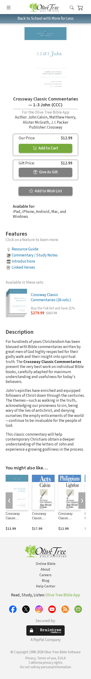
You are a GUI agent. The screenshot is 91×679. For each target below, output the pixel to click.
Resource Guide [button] (25, 249)
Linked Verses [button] (23, 267)
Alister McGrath (36, 122)
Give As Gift (48, 172)
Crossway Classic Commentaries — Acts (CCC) (42, 520)
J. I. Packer (59, 122)
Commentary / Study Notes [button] (35, 255)
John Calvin (37, 117)
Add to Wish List (48, 191)
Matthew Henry (62, 117)
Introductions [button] (23, 261)
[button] (72, 7)
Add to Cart (48, 148)
